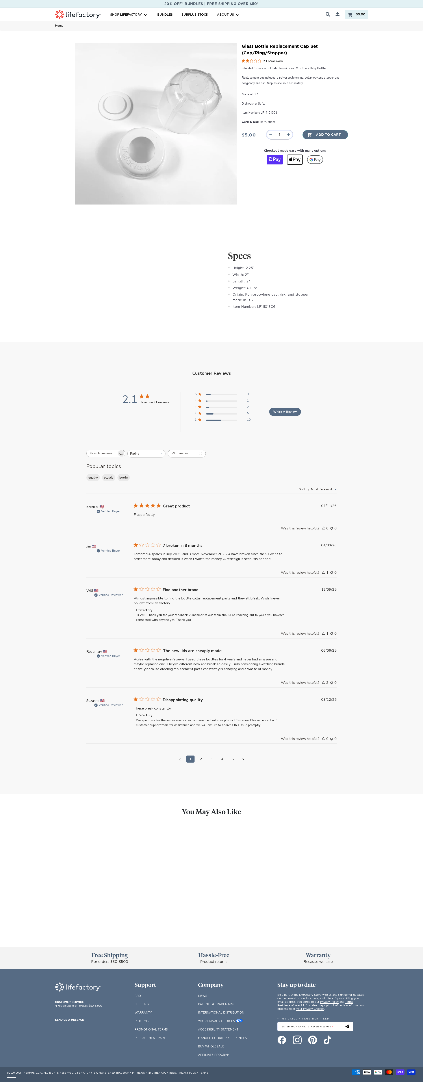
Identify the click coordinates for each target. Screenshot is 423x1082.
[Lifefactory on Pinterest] (312, 1040)
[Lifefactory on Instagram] (297, 1040)
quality (93, 478)
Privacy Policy (329, 1001)
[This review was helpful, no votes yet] (323, 528)
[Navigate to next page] (243, 759)
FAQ (138, 995)
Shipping (142, 1004)
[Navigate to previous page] (180, 759)
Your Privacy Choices (216, 1021)
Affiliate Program (214, 1054)
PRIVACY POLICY (188, 1072)
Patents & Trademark (216, 1004)
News (202, 995)
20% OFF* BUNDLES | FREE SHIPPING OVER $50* (211, 4)
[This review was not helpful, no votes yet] (331, 528)
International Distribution (221, 1012)
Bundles (165, 14)
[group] (90, 881)
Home (59, 25)
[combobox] (146, 453)
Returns (141, 1021)
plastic (108, 478)
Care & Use (250, 121)
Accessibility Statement (218, 1029)
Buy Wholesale (211, 1046)
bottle (123, 478)
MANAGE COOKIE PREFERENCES (222, 1038)
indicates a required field (303, 1018)
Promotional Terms (151, 1029)
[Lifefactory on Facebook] (281, 1040)
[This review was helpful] (323, 682)
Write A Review (285, 412)
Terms (349, 1001)
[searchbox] (102, 453)
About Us (225, 14)
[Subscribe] (347, 1027)
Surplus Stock (195, 14)
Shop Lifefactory (126, 14)
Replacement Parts (151, 1038)
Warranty (143, 1012)
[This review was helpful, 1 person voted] (323, 572)
